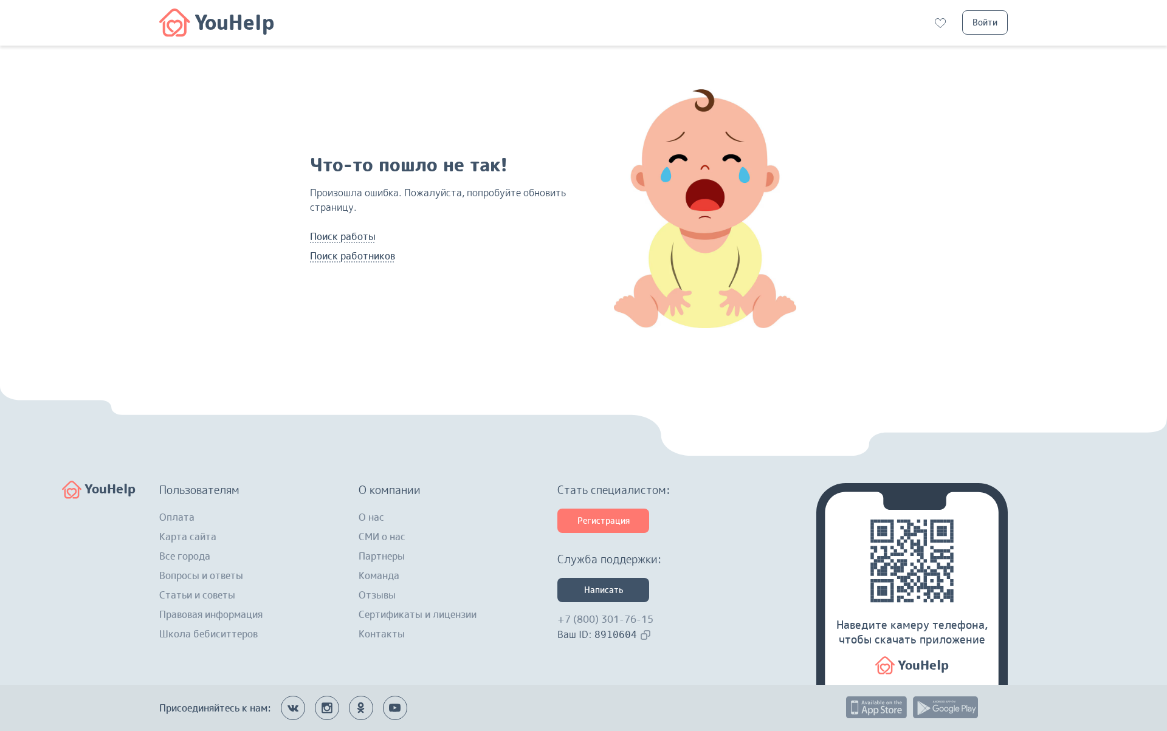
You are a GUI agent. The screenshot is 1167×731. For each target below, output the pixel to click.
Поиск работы (343, 236)
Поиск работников (352, 256)
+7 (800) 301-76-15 (605, 619)
